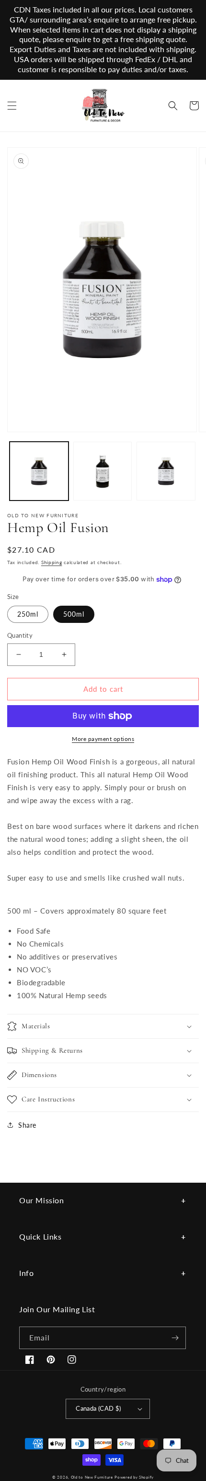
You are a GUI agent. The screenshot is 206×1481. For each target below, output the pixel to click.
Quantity (20, 635)
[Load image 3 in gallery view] (102, 471)
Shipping (51, 562)
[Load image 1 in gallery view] (39, 471)
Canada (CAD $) (98, 1408)
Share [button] (27, 1125)
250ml (27, 614)
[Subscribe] (174, 1338)
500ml (73, 614)
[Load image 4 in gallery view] (166, 471)
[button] (12, 105)
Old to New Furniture (92, 1477)
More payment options (103, 738)
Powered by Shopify (134, 1477)
